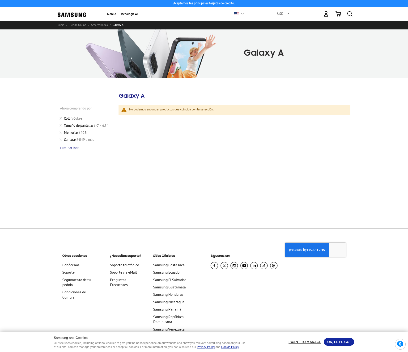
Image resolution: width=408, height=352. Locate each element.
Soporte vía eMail (123, 273)
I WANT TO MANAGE (305, 342)
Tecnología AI (129, 14)
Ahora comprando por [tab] (76, 109)
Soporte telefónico (124, 265)
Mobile (111, 14)
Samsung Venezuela (169, 330)
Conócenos (71, 265)
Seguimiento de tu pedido (76, 283)
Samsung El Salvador (169, 280)
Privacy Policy (206, 347)
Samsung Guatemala (169, 288)
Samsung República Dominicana (168, 320)
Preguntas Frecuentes (119, 283)
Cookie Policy (230, 347)
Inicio (61, 25)
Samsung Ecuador (167, 273)
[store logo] (72, 11)
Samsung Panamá (167, 310)
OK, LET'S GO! (339, 342)
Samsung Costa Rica (169, 265)
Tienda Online (77, 25)
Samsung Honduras (168, 295)
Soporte (68, 273)
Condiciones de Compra (74, 295)
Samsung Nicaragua (168, 302)
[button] (242, 13)
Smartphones (99, 25)
